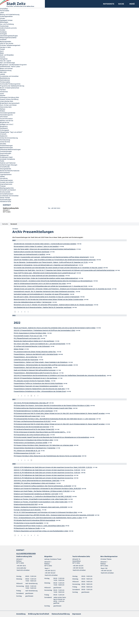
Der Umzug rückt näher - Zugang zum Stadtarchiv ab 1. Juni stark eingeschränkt (39, 343)
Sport (2, 51)
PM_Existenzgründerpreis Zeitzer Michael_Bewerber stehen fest (35, 351)
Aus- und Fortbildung (7, 24)
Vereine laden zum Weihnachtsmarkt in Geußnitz (29, 254)
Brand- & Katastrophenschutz (9, 88)
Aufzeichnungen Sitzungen (8, 165)
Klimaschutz (4, 91)
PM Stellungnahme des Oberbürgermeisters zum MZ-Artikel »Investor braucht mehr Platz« (43, 408)
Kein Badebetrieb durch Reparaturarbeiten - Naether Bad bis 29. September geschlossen (43, 307)
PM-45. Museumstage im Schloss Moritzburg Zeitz (30, 333)
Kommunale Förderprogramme (10, 84)
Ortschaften (4, 9)
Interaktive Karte (5, 201)
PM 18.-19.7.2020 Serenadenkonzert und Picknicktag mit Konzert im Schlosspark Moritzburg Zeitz (45, 512)
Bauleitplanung (5, 78)
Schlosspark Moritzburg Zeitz (9, 97)
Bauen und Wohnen (6, 68)
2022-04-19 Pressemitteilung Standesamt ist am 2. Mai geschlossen (35, 378)
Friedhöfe (3, 39)
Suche (121, 4)
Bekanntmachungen (6, 147)
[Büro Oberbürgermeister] (111, 564)
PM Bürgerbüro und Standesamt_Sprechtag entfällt (30, 442)
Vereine (2, 57)
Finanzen (3, 186)
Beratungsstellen (5, 41)
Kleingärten (4, 59)
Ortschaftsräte (5, 167)
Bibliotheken (4, 22)
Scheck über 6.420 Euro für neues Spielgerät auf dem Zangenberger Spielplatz (39, 275)
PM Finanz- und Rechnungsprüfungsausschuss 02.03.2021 (32, 421)
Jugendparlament (6, 174)
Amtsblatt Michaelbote (7, 159)
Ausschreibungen (5, 153)
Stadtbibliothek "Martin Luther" (10, 66)
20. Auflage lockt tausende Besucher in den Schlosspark (32, 346)
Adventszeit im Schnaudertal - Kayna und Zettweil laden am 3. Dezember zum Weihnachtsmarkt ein (46, 265)
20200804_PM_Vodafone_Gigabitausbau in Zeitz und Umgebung (35, 483)
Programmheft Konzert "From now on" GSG (28, 336)
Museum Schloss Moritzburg (9, 99)
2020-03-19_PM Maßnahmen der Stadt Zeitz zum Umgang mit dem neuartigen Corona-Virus (43, 475)
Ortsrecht (3, 134)
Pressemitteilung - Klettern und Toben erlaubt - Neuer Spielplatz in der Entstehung (41, 362)
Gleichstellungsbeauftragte (9, 36)
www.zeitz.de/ (21, 568)
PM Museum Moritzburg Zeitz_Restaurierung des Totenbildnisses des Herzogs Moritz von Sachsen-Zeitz (47, 456)
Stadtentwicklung (5, 70)
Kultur (2, 93)
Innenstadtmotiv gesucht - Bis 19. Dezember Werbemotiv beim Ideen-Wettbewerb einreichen (44, 291)
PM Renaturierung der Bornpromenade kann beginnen (31, 427)
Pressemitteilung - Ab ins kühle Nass (25, 357)
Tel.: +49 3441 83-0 (54, 208)
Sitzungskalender (5, 169)
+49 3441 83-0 (21, 565)
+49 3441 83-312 (49, 570)
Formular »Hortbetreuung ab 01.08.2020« (27, 510)
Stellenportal (4, 155)
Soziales (2, 30)
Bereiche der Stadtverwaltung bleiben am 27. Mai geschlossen (34, 341)
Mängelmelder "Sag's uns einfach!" (11, 132)
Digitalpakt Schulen (6, 20)
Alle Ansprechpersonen (26, 553)
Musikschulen (4, 26)
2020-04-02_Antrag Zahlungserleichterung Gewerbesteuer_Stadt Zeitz (36, 480)
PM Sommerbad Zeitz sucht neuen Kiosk (27, 416)
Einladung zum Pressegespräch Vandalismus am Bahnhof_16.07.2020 (36, 494)
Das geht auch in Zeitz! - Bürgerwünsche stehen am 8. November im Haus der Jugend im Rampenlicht (46, 297)
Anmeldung (20, 614)
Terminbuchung (5, 140)
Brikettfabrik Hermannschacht (9, 103)
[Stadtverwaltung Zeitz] (69, 210)
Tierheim (3, 89)
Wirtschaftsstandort (6, 194)
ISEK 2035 (3, 72)
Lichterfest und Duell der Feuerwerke (26, 359)
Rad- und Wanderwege (7, 63)
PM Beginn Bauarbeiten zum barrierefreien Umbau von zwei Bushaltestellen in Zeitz (41, 531)
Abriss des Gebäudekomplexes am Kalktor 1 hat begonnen (33, 302)
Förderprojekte (5, 82)
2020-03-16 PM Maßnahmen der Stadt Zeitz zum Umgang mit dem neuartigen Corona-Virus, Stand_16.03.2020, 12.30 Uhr (53, 467)
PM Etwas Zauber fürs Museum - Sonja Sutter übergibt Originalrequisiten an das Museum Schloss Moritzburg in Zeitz (52, 405)
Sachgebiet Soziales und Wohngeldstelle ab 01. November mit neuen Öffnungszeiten (41, 294)
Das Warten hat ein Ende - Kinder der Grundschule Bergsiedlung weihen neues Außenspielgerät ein (46, 278)
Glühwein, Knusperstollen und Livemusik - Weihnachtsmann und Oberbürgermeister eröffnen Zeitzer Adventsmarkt (51, 257)
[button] (131, 4)
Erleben (2, 111)
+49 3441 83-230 (106, 570)
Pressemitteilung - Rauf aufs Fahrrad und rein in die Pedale (33, 367)
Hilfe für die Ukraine (6, 43)
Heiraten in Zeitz (5, 47)
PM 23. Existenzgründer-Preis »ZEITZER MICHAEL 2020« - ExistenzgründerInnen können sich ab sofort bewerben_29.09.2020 (54, 515)
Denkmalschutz (5, 80)
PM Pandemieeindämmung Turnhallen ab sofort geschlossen (33, 411)
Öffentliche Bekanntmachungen (10, 149)
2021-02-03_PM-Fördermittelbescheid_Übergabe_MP (31, 403)
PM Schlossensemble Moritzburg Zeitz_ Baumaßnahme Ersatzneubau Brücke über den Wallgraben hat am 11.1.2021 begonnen (55, 419)
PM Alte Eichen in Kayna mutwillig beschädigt (28, 523)
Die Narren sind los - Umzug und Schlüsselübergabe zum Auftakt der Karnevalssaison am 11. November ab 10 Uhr (50, 286)
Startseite (5, 224)
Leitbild (2, 74)
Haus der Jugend (5, 61)
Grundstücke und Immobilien (9, 76)
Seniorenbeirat (5, 172)
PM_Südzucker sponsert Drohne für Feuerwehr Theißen (32, 381)
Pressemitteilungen (6, 145)
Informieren (4, 116)
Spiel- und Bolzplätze (7, 55)
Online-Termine (5, 142)
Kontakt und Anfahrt (6, 182)
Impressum (76, 614)
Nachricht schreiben (23, 570)
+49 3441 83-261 (49, 573)
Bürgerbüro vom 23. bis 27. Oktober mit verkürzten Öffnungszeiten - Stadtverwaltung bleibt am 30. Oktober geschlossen (53, 304)
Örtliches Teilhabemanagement (10, 45)
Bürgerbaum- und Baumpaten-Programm (13, 64)
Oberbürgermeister (6, 180)
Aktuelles (3, 144)
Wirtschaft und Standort (8, 190)
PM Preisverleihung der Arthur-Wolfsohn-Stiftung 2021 (32, 434)
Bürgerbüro (4, 126)
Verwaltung (4, 178)
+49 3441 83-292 (77, 568)
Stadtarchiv (3, 136)
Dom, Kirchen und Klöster (8, 105)
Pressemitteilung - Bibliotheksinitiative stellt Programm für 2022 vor (36, 373)
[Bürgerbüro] (55, 565)
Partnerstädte (4, 10)
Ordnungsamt (4, 130)
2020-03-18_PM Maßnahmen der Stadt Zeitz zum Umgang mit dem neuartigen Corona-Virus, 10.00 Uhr (47, 472)
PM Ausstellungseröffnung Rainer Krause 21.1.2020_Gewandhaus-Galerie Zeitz (39, 525)
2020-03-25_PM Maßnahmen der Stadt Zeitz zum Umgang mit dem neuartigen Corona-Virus (43, 478)
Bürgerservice (4, 122)
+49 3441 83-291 (77, 565)
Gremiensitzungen (6, 151)
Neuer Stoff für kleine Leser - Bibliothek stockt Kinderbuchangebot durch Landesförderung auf (45, 273)
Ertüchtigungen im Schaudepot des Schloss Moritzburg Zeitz (33, 440)
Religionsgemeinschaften (8, 37)
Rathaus (2, 109)
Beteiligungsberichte (7, 188)
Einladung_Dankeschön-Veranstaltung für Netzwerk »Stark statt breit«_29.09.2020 (40, 507)
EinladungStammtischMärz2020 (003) (26, 504)
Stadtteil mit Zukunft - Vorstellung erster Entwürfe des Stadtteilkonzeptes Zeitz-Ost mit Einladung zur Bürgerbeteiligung (53, 281)
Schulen (2, 18)
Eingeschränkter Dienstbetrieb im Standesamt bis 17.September (35, 448)
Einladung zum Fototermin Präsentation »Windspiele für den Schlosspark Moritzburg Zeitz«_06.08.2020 (47, 488)
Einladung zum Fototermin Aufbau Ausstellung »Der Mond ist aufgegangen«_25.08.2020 (42, 486)
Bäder (2, 53)
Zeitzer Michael (5, 197)
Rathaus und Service (6, 120)
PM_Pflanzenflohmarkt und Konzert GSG (27, 338)
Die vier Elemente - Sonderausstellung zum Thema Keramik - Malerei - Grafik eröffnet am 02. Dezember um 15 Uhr (51, 262)
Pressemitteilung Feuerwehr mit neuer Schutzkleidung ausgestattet (36, 386)
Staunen (2, 95)
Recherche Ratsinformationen (9, 170)
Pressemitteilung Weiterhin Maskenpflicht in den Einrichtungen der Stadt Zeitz (39, 389)
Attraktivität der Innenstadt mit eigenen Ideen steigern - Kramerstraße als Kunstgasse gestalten (45, 244)
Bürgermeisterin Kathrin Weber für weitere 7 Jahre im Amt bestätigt (36, 246)
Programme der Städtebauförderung (12, 86)
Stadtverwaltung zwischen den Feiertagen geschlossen (31, 251)
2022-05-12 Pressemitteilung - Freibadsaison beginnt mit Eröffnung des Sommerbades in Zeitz (44, 330)
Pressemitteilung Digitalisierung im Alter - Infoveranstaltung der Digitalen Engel (40, 391)
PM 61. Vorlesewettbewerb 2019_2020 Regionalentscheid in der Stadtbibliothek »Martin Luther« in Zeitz (48, 517)
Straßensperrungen (6, 157)
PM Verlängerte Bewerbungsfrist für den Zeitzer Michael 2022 (34, 429)
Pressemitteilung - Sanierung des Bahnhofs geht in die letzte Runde (36, 354)
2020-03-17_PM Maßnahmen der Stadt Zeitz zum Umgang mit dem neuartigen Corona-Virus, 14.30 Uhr (47, 470)
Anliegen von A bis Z (6, 124)
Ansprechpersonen (6, 184)
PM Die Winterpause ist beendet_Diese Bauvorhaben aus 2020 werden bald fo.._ (40, 432)
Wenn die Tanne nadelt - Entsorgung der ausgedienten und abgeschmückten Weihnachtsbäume (45, 249)
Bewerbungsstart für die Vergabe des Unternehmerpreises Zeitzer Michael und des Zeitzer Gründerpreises (48, 299)
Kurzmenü (14, 224)
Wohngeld (3, 34)
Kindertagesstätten (6, 16)
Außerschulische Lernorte (8, 28)
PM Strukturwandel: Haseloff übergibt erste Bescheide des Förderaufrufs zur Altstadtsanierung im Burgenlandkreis (51, 437)
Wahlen (2, 176)
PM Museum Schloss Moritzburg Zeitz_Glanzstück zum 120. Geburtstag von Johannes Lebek (43, 445)
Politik (2, 161)
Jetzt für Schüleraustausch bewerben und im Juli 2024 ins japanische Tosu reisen (40, 283)
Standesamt (4, 128)
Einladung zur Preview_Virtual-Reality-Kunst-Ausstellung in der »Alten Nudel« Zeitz (41, 499)
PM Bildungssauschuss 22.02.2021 (25, 453)
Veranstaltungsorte (6, 115)
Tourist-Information (6, 118)
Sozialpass (3, 32)
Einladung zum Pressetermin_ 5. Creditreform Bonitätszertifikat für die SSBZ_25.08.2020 (43, 496)
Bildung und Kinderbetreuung (9, 14)
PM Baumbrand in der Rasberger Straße (27, 528)
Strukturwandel (5, 192)
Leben (2, 12)
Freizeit (2, 49)
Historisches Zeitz (6, 107)
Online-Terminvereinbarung (9, 138)
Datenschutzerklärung (61, 614)
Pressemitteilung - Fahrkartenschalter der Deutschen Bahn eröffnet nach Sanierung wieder (43, 365)
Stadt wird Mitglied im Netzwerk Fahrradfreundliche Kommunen (35, 370)
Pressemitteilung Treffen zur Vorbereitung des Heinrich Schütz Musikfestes (38, 383)
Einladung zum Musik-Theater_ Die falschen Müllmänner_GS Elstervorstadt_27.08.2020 (42, 491)
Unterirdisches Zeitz (6, 101)
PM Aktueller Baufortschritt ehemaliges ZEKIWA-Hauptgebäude (34, 520)
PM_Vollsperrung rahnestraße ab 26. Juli (27, 450)
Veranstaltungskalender (7, 113)
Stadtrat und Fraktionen (8, 163)
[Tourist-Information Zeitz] (83, 563)
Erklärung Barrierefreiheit (38, 614)
